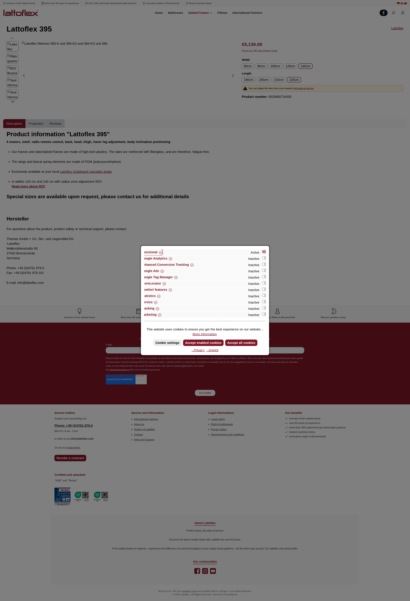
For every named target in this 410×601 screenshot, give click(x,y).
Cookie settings (167, 343)
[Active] (265, 251)
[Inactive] (265, 258)
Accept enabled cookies (203, 343)
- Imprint (212, 350)
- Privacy (198, 350)
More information (205, 334)
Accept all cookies (241, 343)
